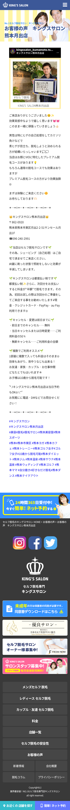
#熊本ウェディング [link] (26, 464)
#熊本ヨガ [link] (38, 443)
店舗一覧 (35, 732)
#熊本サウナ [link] (46, 459)
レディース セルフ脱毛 (35, 698)
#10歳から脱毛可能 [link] (29, 454)
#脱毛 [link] (19, 432)
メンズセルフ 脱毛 (34, 687)
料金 (35, 720)
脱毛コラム (18, 777)
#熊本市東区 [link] (23, 443)
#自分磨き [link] (24, 470)
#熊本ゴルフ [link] (46, 464)
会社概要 (51, 766)
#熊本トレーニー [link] (22, 448)
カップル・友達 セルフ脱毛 (35, 709)
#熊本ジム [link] (18, 459)
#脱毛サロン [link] (30, 432)
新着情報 (18, 766)
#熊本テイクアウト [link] (26, 475)
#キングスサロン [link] (19, 421)
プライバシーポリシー (51, 777)
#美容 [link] (12, 432)
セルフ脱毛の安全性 (35, 743)
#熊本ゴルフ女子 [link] (43, 448)
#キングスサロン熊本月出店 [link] (26, 426)
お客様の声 (35, 754)
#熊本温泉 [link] (31, 459)
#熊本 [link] (12, 443)
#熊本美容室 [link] (45, 432)
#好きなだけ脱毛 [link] (40, 470)
